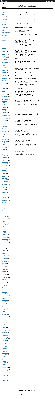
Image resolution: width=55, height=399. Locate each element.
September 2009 (5, 353)
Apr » (29, 24)
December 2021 (5, 133)
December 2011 (5, 314)
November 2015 (5, 239)
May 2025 (3, 69)
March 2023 (4, 109)
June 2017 (4, 208)
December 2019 (5, 160)
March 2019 (4, 175)
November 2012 (5, 296)
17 (27, 19)
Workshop (4, 40)
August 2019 (4, 166)
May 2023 (3, 105)
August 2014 (4, 263)
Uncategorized (4, 37)
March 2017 (4, 213)
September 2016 (5, 223)
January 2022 (4, 131)
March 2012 (4, 309)
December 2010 (5, 333)
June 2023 (4, 104)
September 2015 (5, 242)
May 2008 (3, 378)
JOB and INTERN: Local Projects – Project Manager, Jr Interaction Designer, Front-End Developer (26, 63)
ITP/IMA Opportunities (27, 5)
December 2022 (5, 114)
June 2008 (4, 377)
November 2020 (5, 142)
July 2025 (3, 65)
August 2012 (4, 301)
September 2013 (5, 280)
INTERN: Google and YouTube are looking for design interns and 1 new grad (27, 119)
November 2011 (5, 316)
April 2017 (4, 211)
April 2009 (4, 361)
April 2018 (4, 192)
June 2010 (4, 343)
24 (27, 21)
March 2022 (4, 128)
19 (34, 19)
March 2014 (4, 271)
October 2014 (4, 260)
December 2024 (5, 77)
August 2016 (4, 224)
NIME (3, 25)
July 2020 (3, 149)
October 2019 (4, 163)
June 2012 (4, 305)
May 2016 (3, 229)
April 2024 (4, 88)
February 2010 (4, 346)
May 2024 (3, 86)
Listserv (3, 24)
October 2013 (4, 279)
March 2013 (4, 290)
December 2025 (5, 57)
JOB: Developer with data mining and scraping (27, 100)
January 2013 (4, 293)
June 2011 (4, 324)
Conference (4, 16)
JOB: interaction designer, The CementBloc (26, 81)
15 (20, 19)
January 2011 (4, 332)
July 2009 (3, 356)
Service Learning (5, 32)
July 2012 (3, 303)
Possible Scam (4, 27)
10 (27, 17)
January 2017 (4, 216)
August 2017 (4, 205)
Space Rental (4, 33)
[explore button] (47, 1)
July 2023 (3, 102)
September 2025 (5, 62)
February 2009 (4, 364)
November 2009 (5, 349)
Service (3, 30)
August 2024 (4, 83)
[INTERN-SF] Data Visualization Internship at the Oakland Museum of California (27, 139)
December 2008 (5, 367)
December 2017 (5, 199)
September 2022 (5, 118)
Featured (3, 19)
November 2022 (5, 115)
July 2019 (3, 168)
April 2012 (4, 308)
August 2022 (4, 120)
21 (17, 21)
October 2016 (4, 221)
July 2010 (3, 341)
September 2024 (5, 81)
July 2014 (3, 264)
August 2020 (4, 147)
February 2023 (4, 110)
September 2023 (5, 99)
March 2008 (4, 382)
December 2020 (5, 141)
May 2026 (3, 49)
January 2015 (4, 255)
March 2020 (4, 155)
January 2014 (4, 274)
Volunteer (4, 38)
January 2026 (4, 56)
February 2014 (4, 272)
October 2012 (4, 298)
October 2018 (4, 183)
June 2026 (4, 48)
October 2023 (4, 97)
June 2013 (4, 285)
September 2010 (5, 338)
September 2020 (5, 146)
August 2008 (4, 374)
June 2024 (4, 85)
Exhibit (3, 17)
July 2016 (3, 226)
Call (19, 9)
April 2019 (4, 173)
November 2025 (5, 59)
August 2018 (4, 186)
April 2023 (4, 107)
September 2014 (5, 261)
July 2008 (3, 375)
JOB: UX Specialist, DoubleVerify (23, 73)
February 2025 (4, 73)
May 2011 (3, 325)
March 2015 (4, 252)
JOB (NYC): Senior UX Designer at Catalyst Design (26, 149)
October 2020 (4, 144)
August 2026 (4, 44)
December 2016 (5, 218)
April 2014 (4, 269)
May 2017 (3, 210)
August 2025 (4, 64)
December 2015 (5, 237)
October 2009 (4, 351)
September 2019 (5, 165)
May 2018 (3, 191)
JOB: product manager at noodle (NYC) (25, 91)
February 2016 (4, 234)
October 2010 (4, 337)
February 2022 (4, 130)
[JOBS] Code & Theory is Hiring (23, 30)
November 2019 (5, 162)
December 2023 (5, 94)
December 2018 (5, 179)
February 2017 (4, 215)
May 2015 (3, 248)
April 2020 (4, 154)
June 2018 (4, 189)
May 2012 (3, 306)
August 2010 (4, 340)
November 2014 (5, 258)
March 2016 (4, 232)
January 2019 (4, 178)
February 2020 (4, 157)
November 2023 (5, 96)
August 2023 (4, 101)
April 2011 (4, 327)
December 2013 (5, 276)
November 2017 (5, 200)
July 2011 (3, 322)
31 (27, 23)
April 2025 (4, 70)
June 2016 (4, 227)
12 (34, 17)
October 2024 (4, 80)
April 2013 (4, 288)
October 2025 (4, 61)
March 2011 (4, 329)
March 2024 (4, 89)
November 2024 (5, 78)
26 (34, 21)
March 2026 (4, 53)
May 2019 (3, 171)
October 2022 (4, 117)
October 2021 (4, 136)
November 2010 (5, 335)
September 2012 (5, 300)
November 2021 (5, 134)
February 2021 (4, 138)
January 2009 (4, 366)
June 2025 (4, 67)
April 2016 (4, 231)
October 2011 (4, 317)
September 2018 (5, 184)
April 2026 (4, 51)
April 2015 (4, 250)
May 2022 (3, 125)
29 (20, 23)
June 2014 (4, 266)
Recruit (3, 29)
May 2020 (3, 152)
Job (17, 9)
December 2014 (5, 256)
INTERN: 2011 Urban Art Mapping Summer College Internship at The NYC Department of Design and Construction (27, 40)
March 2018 (4, 194)
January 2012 (4, 313)
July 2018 (3, 187)
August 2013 (4, 282)
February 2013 (4, 292)
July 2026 (3, 46)
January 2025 (4, 75)
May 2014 (3, 268)
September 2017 (5, 203)
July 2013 (3, 284)
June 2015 (4, 247)
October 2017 (4, 202)
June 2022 (4, 123)
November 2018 (5, 181)
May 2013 (3, 287)
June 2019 (4, 170)
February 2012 (4, 311)
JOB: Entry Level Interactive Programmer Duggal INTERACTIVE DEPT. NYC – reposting (26, 50)
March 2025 (4, 72)
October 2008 (4, 370)
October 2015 (4, 240)
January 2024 (4, 93)
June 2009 (4, 357)
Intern (23, 9)
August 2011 (4, 321)
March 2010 (4, 345)
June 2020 (4, 150)
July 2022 (3, 122)
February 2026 (4, 54)
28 (17, 23)
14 (17, 19)
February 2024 (4, 91)
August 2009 (4, 354)
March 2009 (4, 362)
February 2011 (4, 330)
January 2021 (4, 139)
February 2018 (4, 195)
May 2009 (3, 359)
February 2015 (4, 253)
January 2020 (4, 158)
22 (20, 21)
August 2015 (4, 244)
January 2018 (4, 197)
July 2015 (3, 245)
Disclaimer (27, 9)
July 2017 (3, 207)
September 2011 (5, 319)
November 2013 (5, 277)
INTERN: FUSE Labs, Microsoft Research (25, 109)
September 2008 (5, 372)
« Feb (26, 24)
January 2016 (4, 235)
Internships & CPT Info (34, 9)
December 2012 (5, 295)
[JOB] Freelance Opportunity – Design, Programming (25, 129)
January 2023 (4, 112)
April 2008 (4, 380)
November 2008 (5, 369)
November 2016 (5, 219)
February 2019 (4, 176)
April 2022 (4, 126)
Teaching (3, 35)
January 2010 (4, 348)
